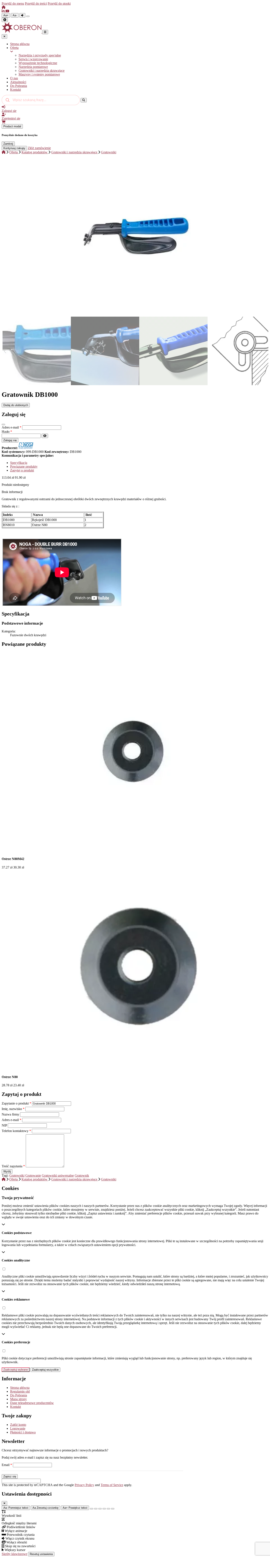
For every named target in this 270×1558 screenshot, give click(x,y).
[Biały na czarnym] (95, 1508)
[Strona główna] (3, 7)
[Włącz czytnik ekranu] (22, 15)
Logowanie (17, 1428)
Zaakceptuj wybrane (15, 1369)
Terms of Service (112, 1485)
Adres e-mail (11, 427)
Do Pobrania (18, 86)
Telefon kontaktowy (16, 1131)
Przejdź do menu (13, 3)
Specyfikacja (18, 462)
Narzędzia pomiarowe (33, 67)
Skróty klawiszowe (14, 1554)
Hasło (7, 431)
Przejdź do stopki (59, 3)
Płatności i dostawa (23, 1432)
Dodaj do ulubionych (15, 405)
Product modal (12, 126)
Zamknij (8, 143)
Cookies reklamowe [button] (16, 1299)
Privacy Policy (84, 1485)
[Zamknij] (3, 424)
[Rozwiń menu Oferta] (139, 52)
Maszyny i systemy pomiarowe (39, 74)
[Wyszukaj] (84, 100)
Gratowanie (33, 1175)
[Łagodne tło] (112, 1508)
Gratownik (82, 1175)
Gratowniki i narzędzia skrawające (42, 70)
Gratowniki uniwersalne (58, 1175)
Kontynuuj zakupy (14, 148)
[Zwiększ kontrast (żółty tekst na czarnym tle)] (28, 16)
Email (7, 1465)
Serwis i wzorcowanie (33, 59)
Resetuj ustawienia (41, 1554)
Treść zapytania (13, 1166)
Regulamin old (20, 1391)
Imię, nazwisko (13, 1109)
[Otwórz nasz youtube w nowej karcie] (7, 11)
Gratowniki (108, 152)
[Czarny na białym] (104, 1508)
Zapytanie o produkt (16, 1103)
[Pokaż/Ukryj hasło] (45, 436)
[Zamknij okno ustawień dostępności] (4, 1503)
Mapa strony (18, 1399)
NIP (5, 1125)
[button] (4, 1269)
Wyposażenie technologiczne (38, 63)
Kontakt (15, 89)
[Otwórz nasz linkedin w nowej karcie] (3, 11)
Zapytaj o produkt (22, 470)
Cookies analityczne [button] (16, 1260)
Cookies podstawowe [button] (17, 1233)
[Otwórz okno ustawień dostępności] (5, 20)
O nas (14, 78)
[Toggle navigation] (45, 32)
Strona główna (20, 44)
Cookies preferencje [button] (16, 1342)
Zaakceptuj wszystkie (45, 1369)
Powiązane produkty (24, 466)
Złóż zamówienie (39, 148)
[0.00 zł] (3, 122)
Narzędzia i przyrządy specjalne (40, 55)
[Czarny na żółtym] (108, 1508)
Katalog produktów (35, 152)
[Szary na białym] (100, 1508)
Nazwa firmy (11, 1114)
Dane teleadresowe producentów (32, 1403)
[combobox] (41, 100)
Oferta (14, 47)
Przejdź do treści (36, 3)
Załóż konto (18, 1424)
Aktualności (18, 82)
